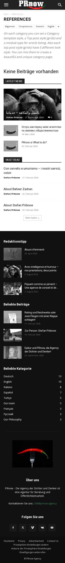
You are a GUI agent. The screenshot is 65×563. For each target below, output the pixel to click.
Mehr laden (31, 217)
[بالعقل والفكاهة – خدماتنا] (32, 104)
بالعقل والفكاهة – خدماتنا (22, 113)
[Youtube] (52, 527)
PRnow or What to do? (34, 142)
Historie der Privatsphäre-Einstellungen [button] (31, 548)
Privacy (21, 541)
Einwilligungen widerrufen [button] (33, 552)
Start (6, 14)
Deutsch (40, 26)
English (51, 26)
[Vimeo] (32, 527)
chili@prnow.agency (45, 503)
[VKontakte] (42, 527)
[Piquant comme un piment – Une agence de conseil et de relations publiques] (13, 288)
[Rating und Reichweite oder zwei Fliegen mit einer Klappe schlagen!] (13, 317)
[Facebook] (13, 527)
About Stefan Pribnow (18, 205)
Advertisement (36, 541)
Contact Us (52, 541)
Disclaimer (9, 541)
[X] (22, 527)
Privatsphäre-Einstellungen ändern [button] (31, 544)
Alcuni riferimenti (34, 249)
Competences (25, 26)
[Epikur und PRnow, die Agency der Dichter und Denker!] (13, 352)
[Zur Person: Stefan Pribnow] (13, 335)
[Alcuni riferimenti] (13, 254)
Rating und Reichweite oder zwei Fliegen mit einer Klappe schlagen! (41, 316)
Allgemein (10, 26)
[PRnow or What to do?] (11, 146)
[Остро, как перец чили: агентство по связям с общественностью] (11, 130)
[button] (6, 5)
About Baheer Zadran (18, 189)
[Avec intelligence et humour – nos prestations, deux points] (13, 271)
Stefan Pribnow (14, 117)
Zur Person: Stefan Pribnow (40, 330)
